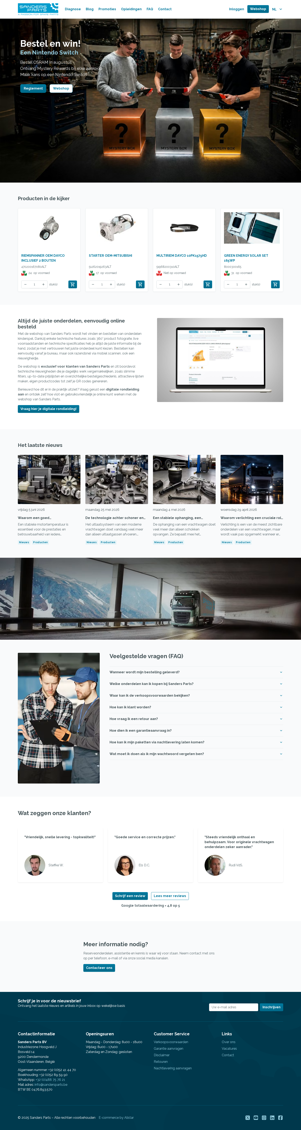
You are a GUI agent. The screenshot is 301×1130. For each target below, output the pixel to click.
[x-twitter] (248, 1119)
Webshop (258, 9)
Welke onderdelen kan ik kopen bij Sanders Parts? (152, 684)
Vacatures (229, 1049)
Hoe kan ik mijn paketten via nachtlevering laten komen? (157, 742)
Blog (90, 9)
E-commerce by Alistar (116, 1118)
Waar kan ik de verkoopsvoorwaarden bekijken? (150, 695)
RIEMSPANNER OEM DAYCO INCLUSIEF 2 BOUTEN (43, 258)
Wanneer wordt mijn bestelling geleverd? (145, 672)
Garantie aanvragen (168, 1049)
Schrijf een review (130, 896)
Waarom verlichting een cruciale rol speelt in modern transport (251, 520)
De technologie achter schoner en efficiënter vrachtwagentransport (114, 520)
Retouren (161, 1062)
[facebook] (280, 1119)
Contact (165, 9)
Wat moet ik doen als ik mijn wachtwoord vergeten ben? (157, 754)
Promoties (107, 9)
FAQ (150, 9)
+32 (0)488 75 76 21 (50, 1080)
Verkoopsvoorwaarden (171, 1042)
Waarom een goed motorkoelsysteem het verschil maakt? (44, 523)
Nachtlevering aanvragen (173, 1068)
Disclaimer (162, 1055)
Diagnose (73, 9)
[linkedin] (272, 1119)
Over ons (228, 1042)
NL (274, 9)
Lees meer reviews (170, 896)
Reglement (33, 88)
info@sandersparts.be (51, 1085)
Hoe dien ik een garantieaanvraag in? (141, 731)
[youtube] (256, 1119)
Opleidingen (131, 9)
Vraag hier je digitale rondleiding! (48, 409)
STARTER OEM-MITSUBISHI (110, 256)
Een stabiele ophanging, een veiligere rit (177, 520)
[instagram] (264, 1119)
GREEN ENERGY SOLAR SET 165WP (246, 258)
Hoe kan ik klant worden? (130, 707)
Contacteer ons (99, 968)
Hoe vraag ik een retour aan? (134, 719)
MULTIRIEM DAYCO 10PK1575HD (181, 256)
